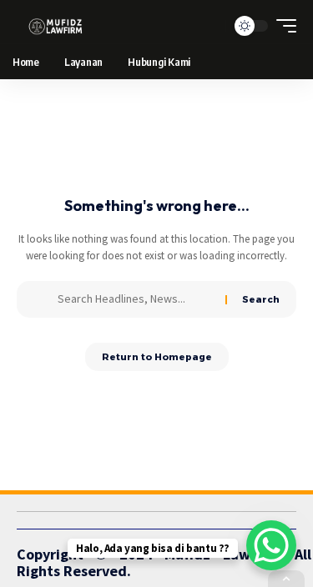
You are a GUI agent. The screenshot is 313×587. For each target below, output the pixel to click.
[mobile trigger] (282, 26)
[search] (209, 26)
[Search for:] (135, 299)
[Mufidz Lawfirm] (55, 26)
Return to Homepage (157, 357)
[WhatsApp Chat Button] (271, 545)
